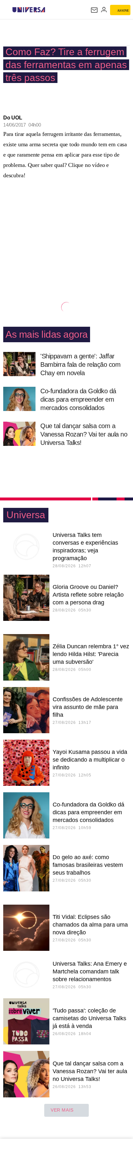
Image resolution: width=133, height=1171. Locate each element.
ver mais (62, 1110)
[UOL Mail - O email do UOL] (94, 10)
